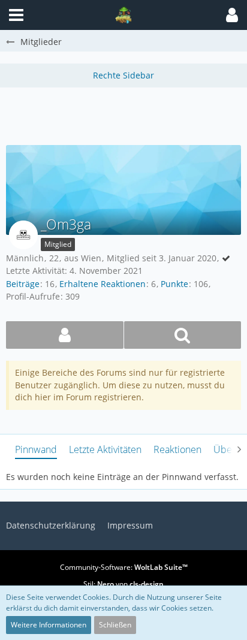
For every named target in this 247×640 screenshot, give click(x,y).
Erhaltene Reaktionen (102, 283)
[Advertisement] (126, 114)
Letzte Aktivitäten (105, 449)
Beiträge (23, 283)
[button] (232, 15)
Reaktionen (177, 449)
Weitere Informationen (48, 625)
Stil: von (123, 584)
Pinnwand (36, 449)
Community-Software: (124, 567)
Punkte (174, 283)
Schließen (115, 625)
